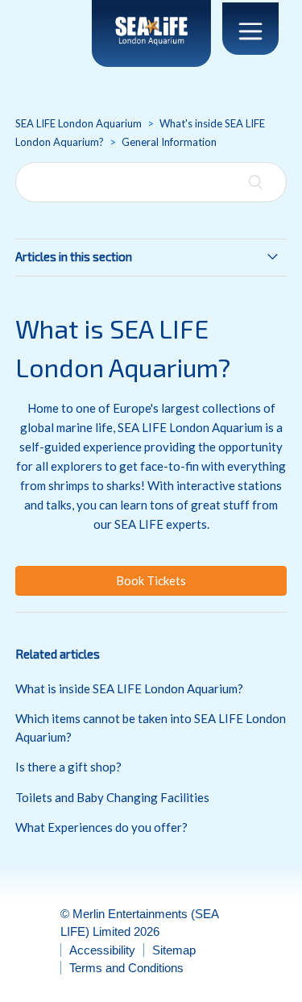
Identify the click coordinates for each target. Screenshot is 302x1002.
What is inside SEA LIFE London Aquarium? (129, 688)
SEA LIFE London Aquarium (78, 123)
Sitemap (174, 950)
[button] (151, 581)
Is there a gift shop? (68, 766)
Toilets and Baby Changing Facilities (112, 797)
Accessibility (102, 950)
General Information (169, 141)
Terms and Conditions (126, 968)
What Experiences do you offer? (101, 827)
